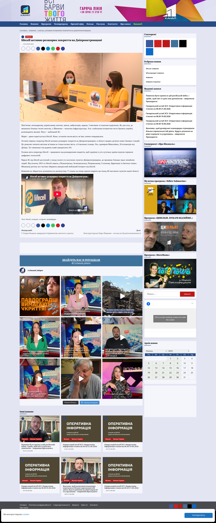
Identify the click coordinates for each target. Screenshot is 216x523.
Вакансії (138, 24)
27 (156, 377)
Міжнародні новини (155, 73)
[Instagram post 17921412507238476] (122, 296)
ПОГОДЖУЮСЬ (198, 515)
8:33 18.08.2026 (27, 490)
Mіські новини (152, 68)
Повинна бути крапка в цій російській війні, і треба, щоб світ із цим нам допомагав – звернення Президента (38, 446)
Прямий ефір (77, 24)
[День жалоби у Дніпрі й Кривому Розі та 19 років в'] (81, 296)
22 (170, 372)
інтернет (35, 219)
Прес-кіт (84, 505)
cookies (26, 514)
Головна (24, 24)
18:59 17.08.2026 (69, 494)
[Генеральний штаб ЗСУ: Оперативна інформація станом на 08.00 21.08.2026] (81, 429)
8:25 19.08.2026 (110, 449)
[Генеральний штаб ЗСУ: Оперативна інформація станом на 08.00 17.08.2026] (123, 470)
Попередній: (47, 231)
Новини (34, 24)
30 (177, 377)
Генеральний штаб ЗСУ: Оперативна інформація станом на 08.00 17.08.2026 (121, 487)
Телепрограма (61, 24)
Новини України (35, 439)
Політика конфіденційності (40, 505)
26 (149, 377)
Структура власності (61, 505)
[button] (195, 24)
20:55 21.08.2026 (28, 451)
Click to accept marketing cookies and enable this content (170, 319)
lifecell (28, 219)
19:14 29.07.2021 (28, 44)
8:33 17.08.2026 (110, 490)
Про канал (125, 24)
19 (149, 372)
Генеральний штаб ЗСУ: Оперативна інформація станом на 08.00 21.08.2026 (80, 446)
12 (149, 368)
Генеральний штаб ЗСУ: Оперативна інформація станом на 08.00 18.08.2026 (38, 487)
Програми (46, 24)
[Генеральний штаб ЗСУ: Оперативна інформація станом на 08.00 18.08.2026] (40, 470)
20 (156, 372)
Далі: (112, 231)
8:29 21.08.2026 (69, 449)
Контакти (113, 24)
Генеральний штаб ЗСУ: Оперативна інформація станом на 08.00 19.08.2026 (121, 446)
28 (163, 377)
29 (170, 377)
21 (163, 372)
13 (156, 368)
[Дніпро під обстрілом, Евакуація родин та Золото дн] (40, 379)
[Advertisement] (61, 248)
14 (163, 368)
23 (177, 372)
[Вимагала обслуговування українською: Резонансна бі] (122, 379)
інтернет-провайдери (47, 219)
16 (177, 368)
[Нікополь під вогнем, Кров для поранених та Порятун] (122, 337)
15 (170, 368)
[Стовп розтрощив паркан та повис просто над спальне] (81, 337)
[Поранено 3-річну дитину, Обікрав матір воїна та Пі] (40, 337)
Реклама (100, 24)
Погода (90, 24)
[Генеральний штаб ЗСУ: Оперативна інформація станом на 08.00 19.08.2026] (123, 429)
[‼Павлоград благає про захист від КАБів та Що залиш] (40, 296)
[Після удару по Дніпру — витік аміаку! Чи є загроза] (81, 379)
